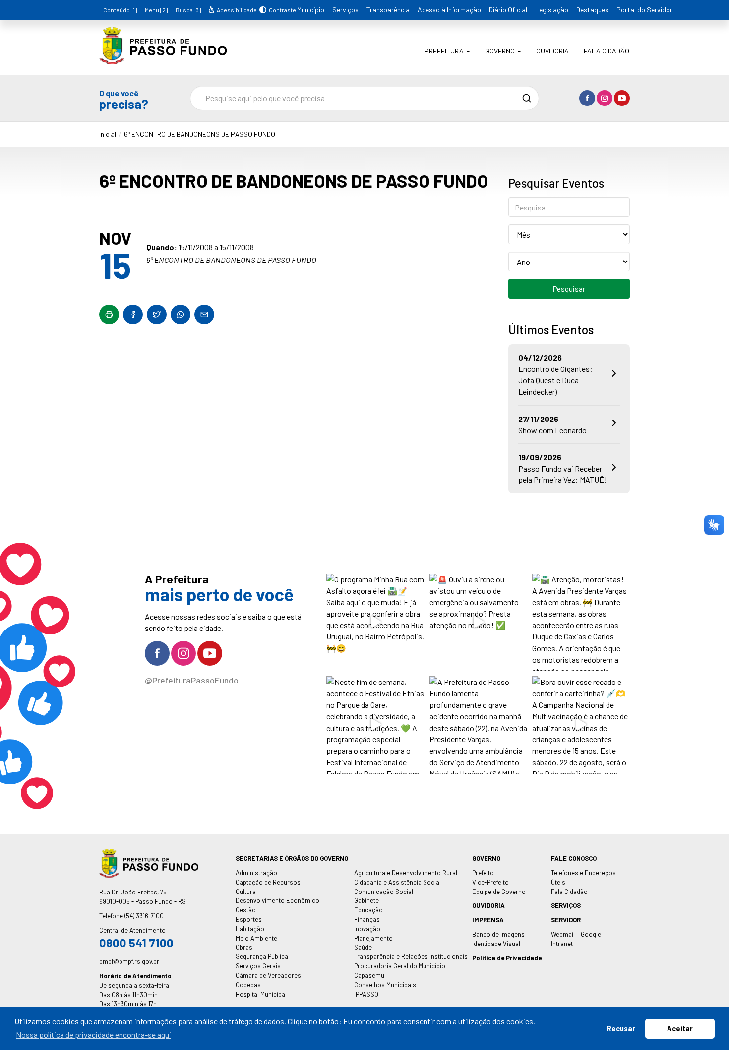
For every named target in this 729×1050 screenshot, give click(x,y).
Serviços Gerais (258, 966)
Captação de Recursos (268, 882)
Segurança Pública (262, 956)
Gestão (246, 910)
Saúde (363, 947)
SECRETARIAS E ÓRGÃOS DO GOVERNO (292, 858)
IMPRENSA (488, 920)
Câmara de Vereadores (268, 975)
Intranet (562, 943)
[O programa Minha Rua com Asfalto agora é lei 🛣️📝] (375, 622)
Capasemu (369, 975)
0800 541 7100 (136, 943)
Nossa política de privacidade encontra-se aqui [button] (93, 1034)
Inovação (367, 929)
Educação (368, 910)
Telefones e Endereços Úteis (583, 877)
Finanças (367, 919)
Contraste (281, 9)
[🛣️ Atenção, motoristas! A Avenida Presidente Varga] (581, 622)
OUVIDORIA (488, 905)
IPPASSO (366, 994)
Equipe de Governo (499, 891)
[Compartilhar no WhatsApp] (180, 314)
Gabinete (366, 900)
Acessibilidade (236, 9)
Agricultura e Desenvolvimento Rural (405, 873)
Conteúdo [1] (120, 9)
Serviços (345, 9)
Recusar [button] (621, 1028)
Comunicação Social (383, 891)
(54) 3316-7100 (144, 916)
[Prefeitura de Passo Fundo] (163, 57)
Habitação (250, 929)
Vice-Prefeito (490, 882)
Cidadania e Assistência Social (397, 882)
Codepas (248, 985)
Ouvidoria (552, 51)
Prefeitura (445, 51)
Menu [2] (156, 9)
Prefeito (483, 873)
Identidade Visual (496, 943)
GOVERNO (486, 858)
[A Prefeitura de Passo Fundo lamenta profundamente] (478, 725)
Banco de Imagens (498, 934)
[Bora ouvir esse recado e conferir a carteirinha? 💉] (581, 725)
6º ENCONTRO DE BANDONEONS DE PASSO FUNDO (199, 134)
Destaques (592, 9)
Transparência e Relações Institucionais (411, 956)
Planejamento (373, 938)
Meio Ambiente (256, 938)
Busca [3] (188, 9)
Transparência (388, 9)
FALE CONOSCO (574, 858)
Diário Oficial (508, 9)
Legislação (551, 9)
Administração (256, 873)
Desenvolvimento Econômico (277, 900)
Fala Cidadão (606, 51)
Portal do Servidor (644, 9)
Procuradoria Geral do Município (399, 966)
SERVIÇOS (566, 905)
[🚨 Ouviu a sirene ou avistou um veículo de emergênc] (478, 622)
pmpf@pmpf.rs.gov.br (129, 961)
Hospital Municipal (261, 994)
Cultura (246, 891)
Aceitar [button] (680, 1028)
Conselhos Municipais (385, 985)
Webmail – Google (576, 934)
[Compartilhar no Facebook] (133, 314)
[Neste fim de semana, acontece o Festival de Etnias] (375, 725)
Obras (244, 947)
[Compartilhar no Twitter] (157, 314)
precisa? (123, 99)
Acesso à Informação (449, 9)
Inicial (107, 134)
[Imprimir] (109, 314)
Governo (500, 51)
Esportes (249, 919)
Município (310, 9)
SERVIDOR (566, 920)
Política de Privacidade (507, 958)
